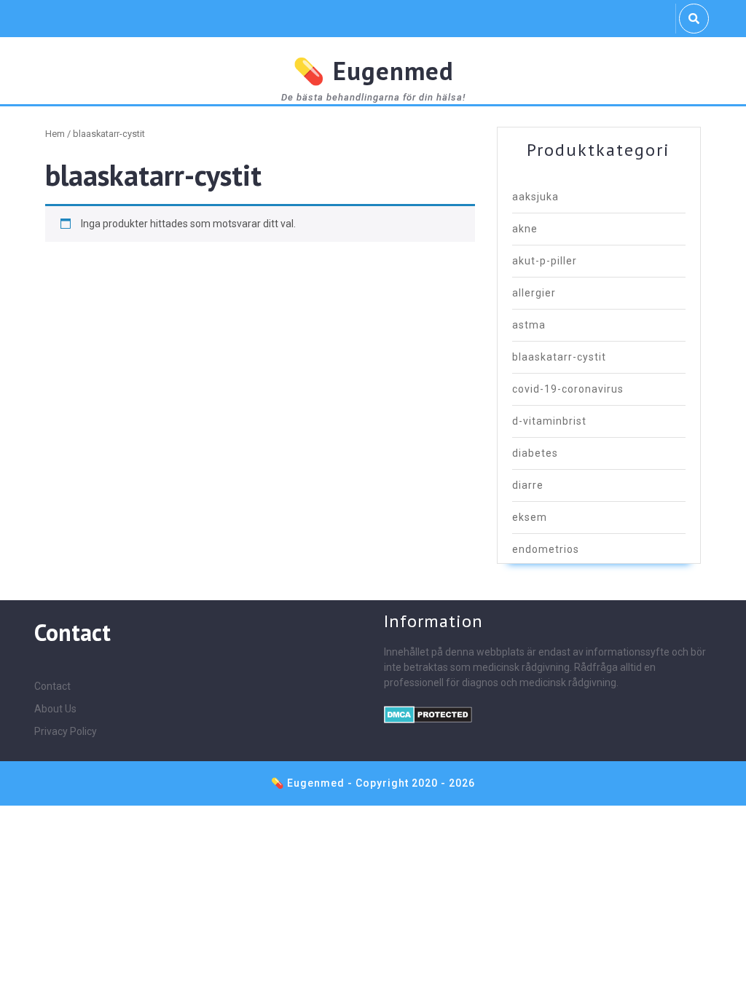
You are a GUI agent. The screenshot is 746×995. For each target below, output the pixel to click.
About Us (55, 709)
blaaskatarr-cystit (559, 357)
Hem (55, 133)
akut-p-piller (544, 261)
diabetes (535, 453)
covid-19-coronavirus (568, 389)
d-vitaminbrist (549, 421)
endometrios (545, 549)
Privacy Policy (65, 731)
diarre (527, 485)
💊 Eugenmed (373, 70)
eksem (529, 517)
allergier (534, 293)
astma (529, 325)
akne (525, 229)
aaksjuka (535, 196)
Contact (52, 686)
